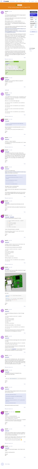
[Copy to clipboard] (25, 220)
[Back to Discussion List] (1, 1)
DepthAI (31, 19)
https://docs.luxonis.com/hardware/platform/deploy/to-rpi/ (15, 28)
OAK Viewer (32, 21)
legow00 (8, 63)
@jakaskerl (8, 94)
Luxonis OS (32, 25)
